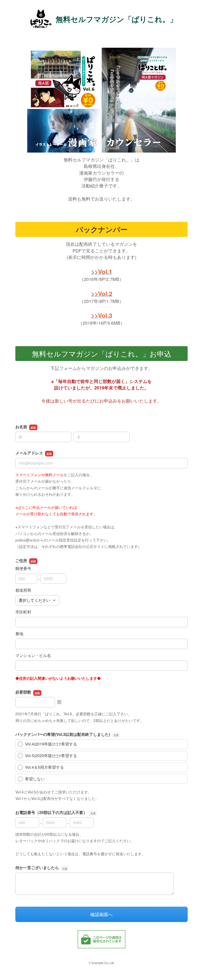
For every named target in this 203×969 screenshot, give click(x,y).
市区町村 (23, 612)
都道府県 (23, 590)
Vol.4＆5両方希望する (44, 767)
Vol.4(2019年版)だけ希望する (51, 744)
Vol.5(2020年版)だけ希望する (51, 755)
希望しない (35, 779)
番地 (19, 633)
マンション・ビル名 (33, 655)
